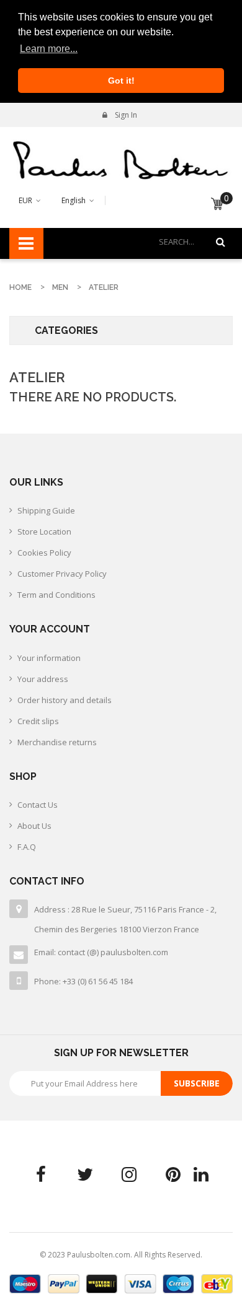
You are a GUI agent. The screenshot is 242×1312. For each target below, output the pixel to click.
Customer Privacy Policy (62, 573)
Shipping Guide (46, 510)
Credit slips (38, 721)
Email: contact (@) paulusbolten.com (101, 952)
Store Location (44, 531)
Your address (42, 678)
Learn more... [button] (49, 48)
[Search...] (220, 242)
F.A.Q (26, 846)
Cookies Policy (44, 552)
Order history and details (64, 700)
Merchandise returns (57, 742)
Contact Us (37, 804)
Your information (49, 657)
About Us (34, 825)
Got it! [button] (121, 80)
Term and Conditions (56, 594)
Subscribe (197, 1083)
